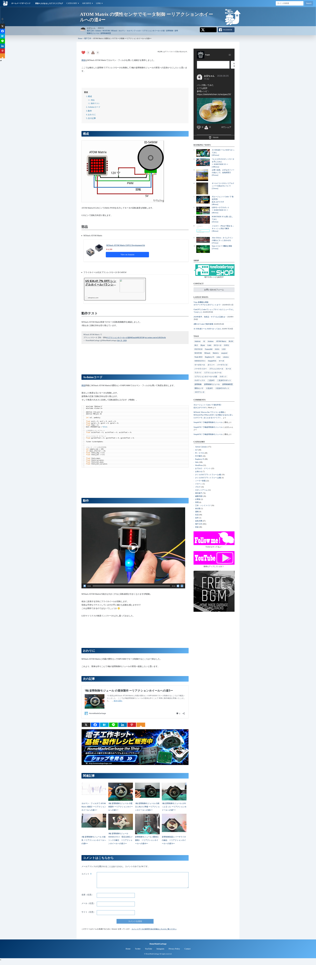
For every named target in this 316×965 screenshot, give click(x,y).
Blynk (203, 345)
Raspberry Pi (209, 357)
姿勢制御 (169, 31)
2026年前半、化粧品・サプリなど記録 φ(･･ (210, 317)
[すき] (83, 53)
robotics (226, 357)
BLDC (231, 341)
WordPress (199, 465)
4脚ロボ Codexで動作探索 (203, 324)
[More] (141, 725)
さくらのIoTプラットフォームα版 (208, 475)
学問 (197, 502)
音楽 (197, 527)
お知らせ (198, 471)
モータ (228, 369)
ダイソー (211, 365)
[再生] (84, 586)
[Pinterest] (131, 725)
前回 (83, 60)
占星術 (197, 499)
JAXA (217, 349)
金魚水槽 (198, 521)
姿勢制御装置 (105, 33)
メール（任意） (88, 903)
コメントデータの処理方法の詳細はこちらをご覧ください (153, 929)
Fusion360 (208, 349)
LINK (99, 3)
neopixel (224, 353)
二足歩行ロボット (224, 380)
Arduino (98, 31)
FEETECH (198, 349)
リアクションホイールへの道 (153, 31)
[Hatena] (104, 725)
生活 (197, 515)
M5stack (114, 31)
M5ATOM (106, 31)
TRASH (215, 137)
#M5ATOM (140, 337)
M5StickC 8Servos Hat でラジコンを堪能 (209, 412)
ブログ (197, 487)
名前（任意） (87, 895)
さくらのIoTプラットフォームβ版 (208, 478)
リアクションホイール (212, 373)
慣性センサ (199, 388)
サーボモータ (200, 365)
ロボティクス (200, 380)
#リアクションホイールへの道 (118, 337)
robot (218, 357)
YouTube (148, 949)
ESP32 (226, 345)
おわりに (92, 114)
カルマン (121, 31)
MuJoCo (216, 353)
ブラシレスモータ (216, 369)
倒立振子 (198, 493)
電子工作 (90, 31)
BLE (196, 345)
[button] (133, 548)
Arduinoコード (94, 107)
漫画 (197, 512)
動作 (90, 111)
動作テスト (95, 103)
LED (223, 349)
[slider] (131, 586)
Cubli (209, 345)
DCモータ (217, 345)
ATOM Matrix (221, 341)
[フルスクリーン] (182, 586)
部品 (93, 100)
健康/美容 (199, 496)
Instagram (160, 949)
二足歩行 (211, 380)
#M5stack (133, 337)
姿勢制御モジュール (212, 384)
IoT (196, 450)
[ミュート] (178, 586)
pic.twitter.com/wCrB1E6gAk (155, 337)
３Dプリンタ (199, 392)
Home (80, 38)
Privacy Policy (174, 949)
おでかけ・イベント (203, 468)
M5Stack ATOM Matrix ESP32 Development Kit (125, 245)
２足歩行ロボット (222, 388)
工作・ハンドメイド (203, 505)
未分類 (197, 508)
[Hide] (1, 61)
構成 (90, 96)
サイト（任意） (88, 912)
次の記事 (92, 118)
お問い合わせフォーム (214, 290)
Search (308, 3)
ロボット (223, 376)
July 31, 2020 (122, 340)
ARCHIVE (87, 3)
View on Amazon (127, 255)
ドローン (198, 484)
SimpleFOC (212, 361)
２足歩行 (209, 388)
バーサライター (201, 369)
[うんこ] (93, 53)
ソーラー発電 (200, 481)
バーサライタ (222, 365)
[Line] (113, 725)
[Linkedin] (122, 725)
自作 (197, 518)
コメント (86, 874)
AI (204, 341)
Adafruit (197, 341)
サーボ (221, 361)
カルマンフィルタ (134, 31)
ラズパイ (198, 373)
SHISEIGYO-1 (200, 361)
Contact (187, 949)
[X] (86, 725)
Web (196, 462)
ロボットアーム (201, 490)
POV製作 (198, 456)
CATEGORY (72, 3)
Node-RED (198, 357)
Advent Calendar (201, 447)
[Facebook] (95, 725)
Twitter (137, 949)
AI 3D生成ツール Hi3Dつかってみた (207, 329)
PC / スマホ (199, 453)
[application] (133, 547)
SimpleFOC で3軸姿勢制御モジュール (208, 422)
